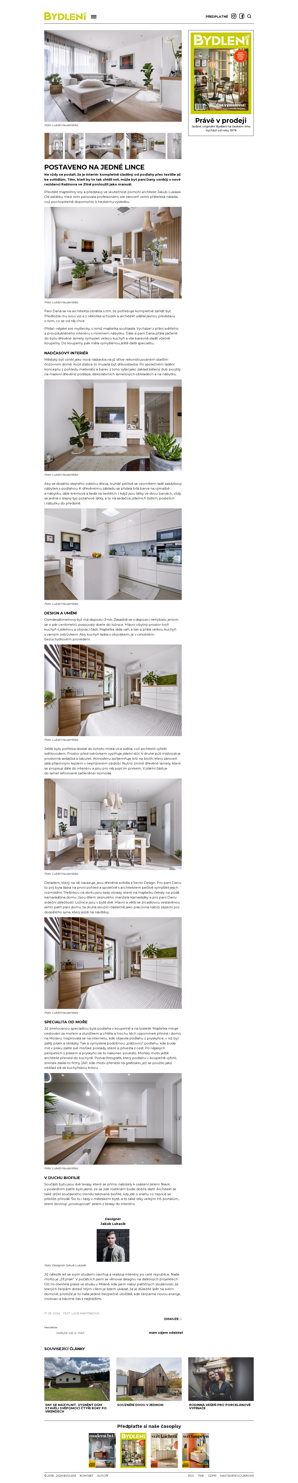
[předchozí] (48, 146)
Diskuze (173, 1319)
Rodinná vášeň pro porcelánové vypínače (220, 1406)
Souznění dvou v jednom (140, 1405)
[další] (178, 146)
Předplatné (217, 17)
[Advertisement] (95, 1306)
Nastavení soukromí (237, 1475)
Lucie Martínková (85, 1313)
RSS (191, 1475)
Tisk (201, 1475)
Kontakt (86, 1475)
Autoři (102, 1475)
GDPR (212, 1475)
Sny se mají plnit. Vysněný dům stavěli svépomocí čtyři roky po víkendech (76, 1408)
